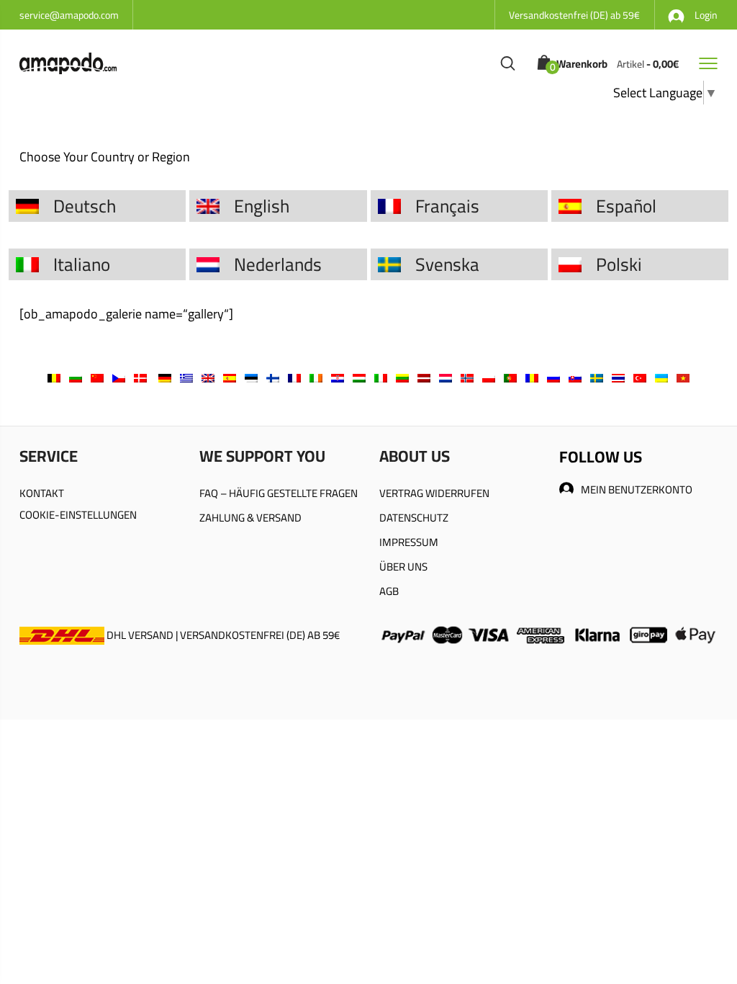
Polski (619, 264)
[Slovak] (575, 377)
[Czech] (118, 377)
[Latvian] (423, 377)
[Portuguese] (510, 377)
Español (626, 206)
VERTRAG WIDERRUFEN (434, 493)
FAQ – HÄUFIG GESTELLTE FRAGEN (278, 493)
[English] (208, 377)
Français (447, 206)
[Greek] (186, 377)
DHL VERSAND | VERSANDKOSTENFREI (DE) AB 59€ (222, 635)
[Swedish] (596, 377)
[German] (164, 377)
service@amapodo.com (69, 15)
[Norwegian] (467, 377)
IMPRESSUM (408, 542)
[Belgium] (54, 377)
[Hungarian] (359, 377)
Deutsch (84, 206)
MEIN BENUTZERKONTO (636, 489)
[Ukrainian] (661, 377)
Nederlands (278, 264)
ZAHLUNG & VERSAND (250, 517)
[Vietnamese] (683, 377)
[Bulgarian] (75, 377)
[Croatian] (337, 377)
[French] (294, 377)
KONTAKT (41, 493)
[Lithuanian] (402, 377)
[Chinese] (97, 377)
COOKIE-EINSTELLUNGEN (78, 514)
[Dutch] (445, 377)
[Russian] (553, 377)
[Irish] (315, 377)
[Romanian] (531, 377)
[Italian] (380, 377)
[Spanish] (229, 377)
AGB (389, 591)
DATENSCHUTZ (413, 517)
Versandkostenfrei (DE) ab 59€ (574, 15)
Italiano (81, 264)
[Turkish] (639, 377)
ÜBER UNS (403, 566)
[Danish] (140, 377)
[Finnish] (272, 377)
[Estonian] (251, 377)
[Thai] (618, 377)
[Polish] (488, 377)
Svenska (447, 264)
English (261, 206)
